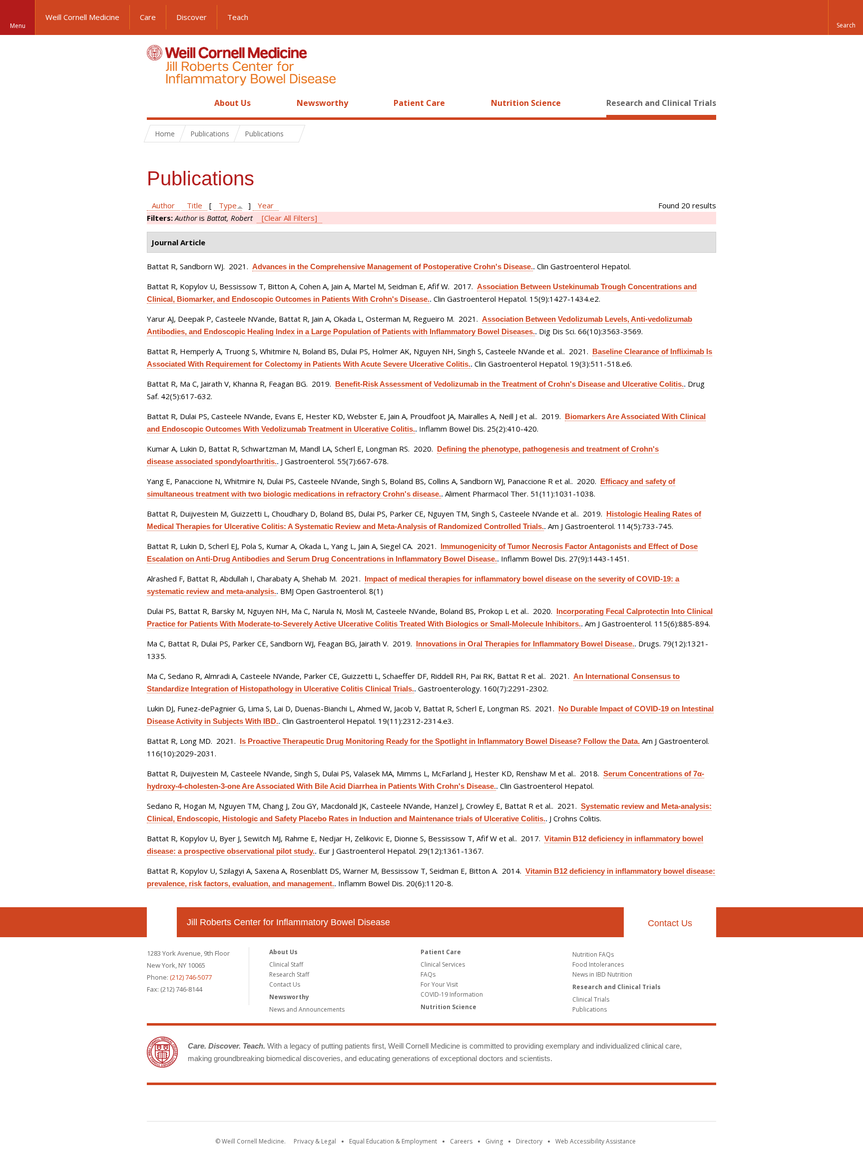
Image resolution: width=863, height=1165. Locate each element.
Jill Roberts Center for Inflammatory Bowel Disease (288, 922)
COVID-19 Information (452, 994)
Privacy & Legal (315, 1141)
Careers (461, 1141)
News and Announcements (307, 1009)
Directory (529, 1141)
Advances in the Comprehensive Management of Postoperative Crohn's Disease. (392, 266)
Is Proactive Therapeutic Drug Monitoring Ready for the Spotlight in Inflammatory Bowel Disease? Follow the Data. (440, 741)
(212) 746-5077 (191, 977)
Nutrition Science (526, 102)
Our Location (162, 922)
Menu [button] (17, 25)
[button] (845, 17)
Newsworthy (322, 102)
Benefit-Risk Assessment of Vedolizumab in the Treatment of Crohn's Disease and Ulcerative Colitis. (509, 384)
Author (163, 205)
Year (266, 205)
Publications (589, 1009)
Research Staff (289, 974)
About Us (232, 102)
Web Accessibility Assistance (595, 1141)
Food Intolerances (598, 964)
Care (148, 17)
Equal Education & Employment (393, 1141)
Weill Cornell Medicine (82, 17)
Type (228, 205)
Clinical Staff (286, 964)
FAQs (428, 974)
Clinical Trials (590, 999)
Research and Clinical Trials (661, 102)
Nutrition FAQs (593, 954)
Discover (191, 17)
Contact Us (670, 923)
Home (158, 103)
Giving (494, 1141)
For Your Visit (439, 984)
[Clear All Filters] (289, 218)
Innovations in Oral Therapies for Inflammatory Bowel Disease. (525, 643)
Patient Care (419, 102)
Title (194, 205)
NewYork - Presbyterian (515, 1105)
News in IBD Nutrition (602, 974)
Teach (237, 17)
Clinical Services (443, 964)
